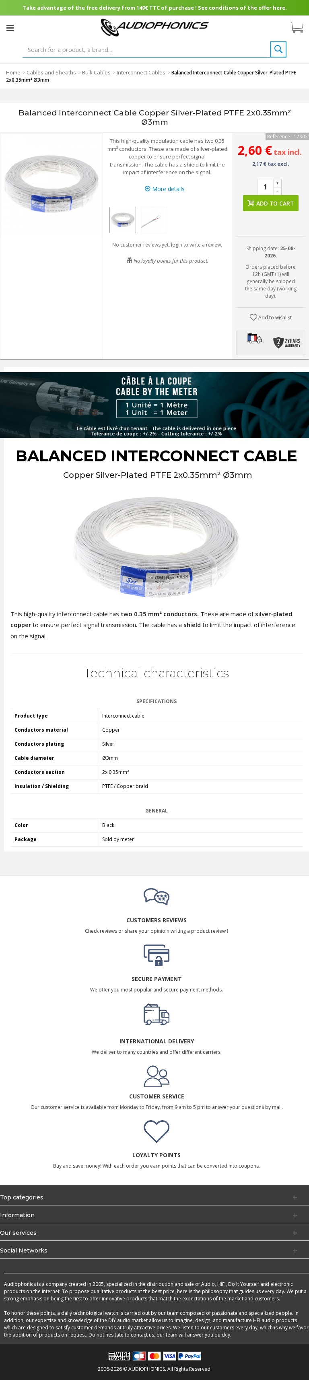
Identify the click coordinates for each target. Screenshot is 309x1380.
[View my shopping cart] (300, 27)
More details (167, 189)
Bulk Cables (96, 72)
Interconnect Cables (141, 72)
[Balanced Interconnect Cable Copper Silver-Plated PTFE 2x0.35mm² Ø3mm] (122, 220)
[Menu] (10, 27)
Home (13, 72)
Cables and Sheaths (51, 72)
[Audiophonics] (154, 27)
